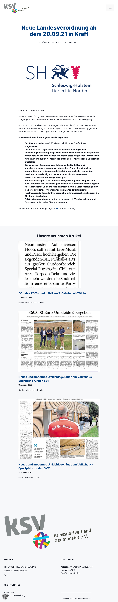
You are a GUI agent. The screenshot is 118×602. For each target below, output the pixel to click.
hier (57, 208)
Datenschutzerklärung (14, 595)
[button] (5, 597)
